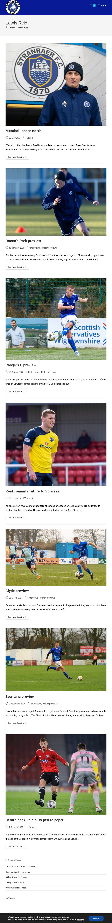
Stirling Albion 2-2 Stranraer (17, 877)
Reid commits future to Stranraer (33, 491)
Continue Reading (18, 156)
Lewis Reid (23, 27)
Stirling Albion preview (15, 882)
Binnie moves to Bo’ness (16, 888)
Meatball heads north (23, 131)
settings (80, 919)
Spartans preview (20, 697)
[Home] (6, 27)
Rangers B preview (21, 365)
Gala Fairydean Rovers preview (18, 872)
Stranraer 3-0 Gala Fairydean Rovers (20, 866)
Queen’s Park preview (23, 241)
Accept (96, 918)
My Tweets (10, 898)
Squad (30, 138)
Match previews (49, 248)
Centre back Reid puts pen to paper (35, 820)
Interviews (35, 248)
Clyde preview (17, 591)
